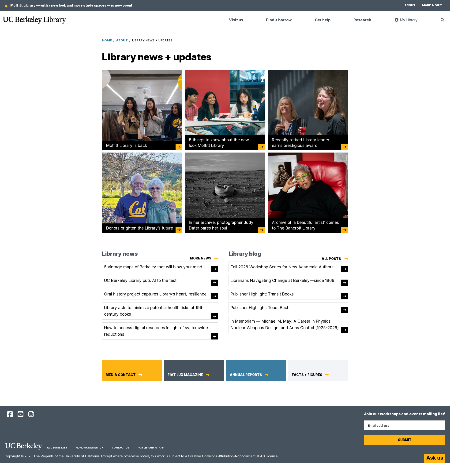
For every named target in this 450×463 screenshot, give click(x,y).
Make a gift (432, 5)
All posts (335, 259)
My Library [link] (411, 22)
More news (200, 258)
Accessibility (57, 447)
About (410, 5)
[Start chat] (434, 458)
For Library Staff (151, 447)
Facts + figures (307, 375)
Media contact (121, 375)
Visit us (236, 20)
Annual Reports (246, 375)
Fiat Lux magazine (185, 375)
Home (107, 40)
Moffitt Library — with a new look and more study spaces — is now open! (71, 5)
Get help (322, 20)
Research (362, 20)
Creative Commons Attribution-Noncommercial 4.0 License (233, 456)
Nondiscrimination (89, 447)
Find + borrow (279, 20)
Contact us (120, 447)
